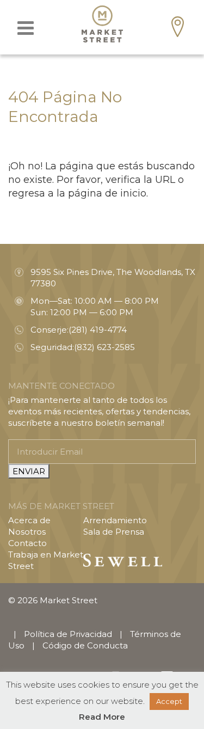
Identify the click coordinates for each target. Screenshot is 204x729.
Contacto (27, 543)
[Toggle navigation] (25, 28)
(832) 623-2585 (104, 347)
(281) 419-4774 (98, 329)
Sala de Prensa (113, 531)
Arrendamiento (115, 520)
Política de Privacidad (68, 634)
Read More (102, 717)
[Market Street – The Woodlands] (102, 23)
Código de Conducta (85, 645)
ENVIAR (29, 471)
